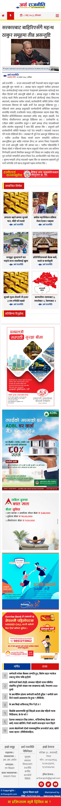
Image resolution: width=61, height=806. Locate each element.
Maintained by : (52, 794)
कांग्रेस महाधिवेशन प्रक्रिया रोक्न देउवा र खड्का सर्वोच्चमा (45, 221)
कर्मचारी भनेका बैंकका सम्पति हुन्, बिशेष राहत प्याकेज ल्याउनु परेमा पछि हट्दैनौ (32, 675)
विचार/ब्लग (27, 764)
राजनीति (27, 768)
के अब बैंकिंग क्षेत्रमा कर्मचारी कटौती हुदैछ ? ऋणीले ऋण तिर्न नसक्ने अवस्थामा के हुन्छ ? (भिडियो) (33, 696)
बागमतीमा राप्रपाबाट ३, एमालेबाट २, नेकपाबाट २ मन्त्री (45, 301)
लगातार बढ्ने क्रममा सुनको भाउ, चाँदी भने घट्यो (16, 219)
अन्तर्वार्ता (27, 775)
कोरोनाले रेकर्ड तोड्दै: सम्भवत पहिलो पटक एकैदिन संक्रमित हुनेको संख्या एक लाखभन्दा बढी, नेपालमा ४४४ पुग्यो (33, 686)
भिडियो (27, 779)
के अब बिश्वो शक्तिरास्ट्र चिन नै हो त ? (25, 705)
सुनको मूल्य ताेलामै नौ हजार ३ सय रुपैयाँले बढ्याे (16, 299)
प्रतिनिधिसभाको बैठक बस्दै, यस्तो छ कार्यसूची (45, 259)
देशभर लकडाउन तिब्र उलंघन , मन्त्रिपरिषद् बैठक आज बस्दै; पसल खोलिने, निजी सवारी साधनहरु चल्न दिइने (32, 722)
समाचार (27, 761)
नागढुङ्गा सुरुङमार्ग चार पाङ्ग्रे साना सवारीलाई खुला (16, 259)
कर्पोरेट (27, 771)
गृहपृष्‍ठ (27, 757)
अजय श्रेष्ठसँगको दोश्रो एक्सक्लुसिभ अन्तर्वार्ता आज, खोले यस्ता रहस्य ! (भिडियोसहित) (34, 730)
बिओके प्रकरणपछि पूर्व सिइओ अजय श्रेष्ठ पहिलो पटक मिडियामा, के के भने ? (32, 713)
